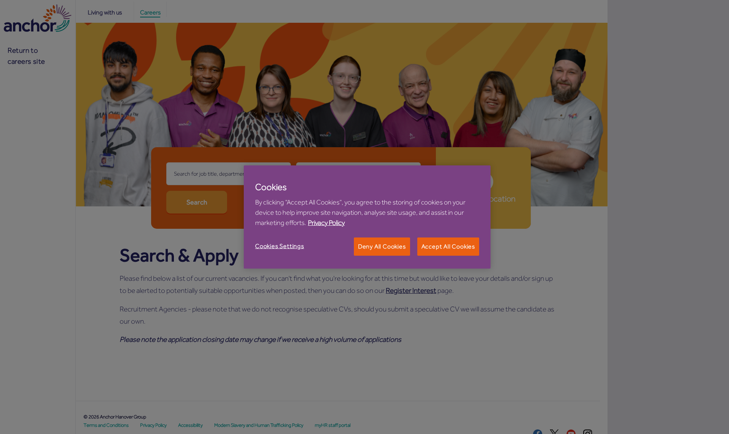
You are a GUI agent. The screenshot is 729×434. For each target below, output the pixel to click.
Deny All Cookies (382, 246)
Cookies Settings (279, 246)
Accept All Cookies (448, 246)
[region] (367, 217)
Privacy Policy (326, 222)
